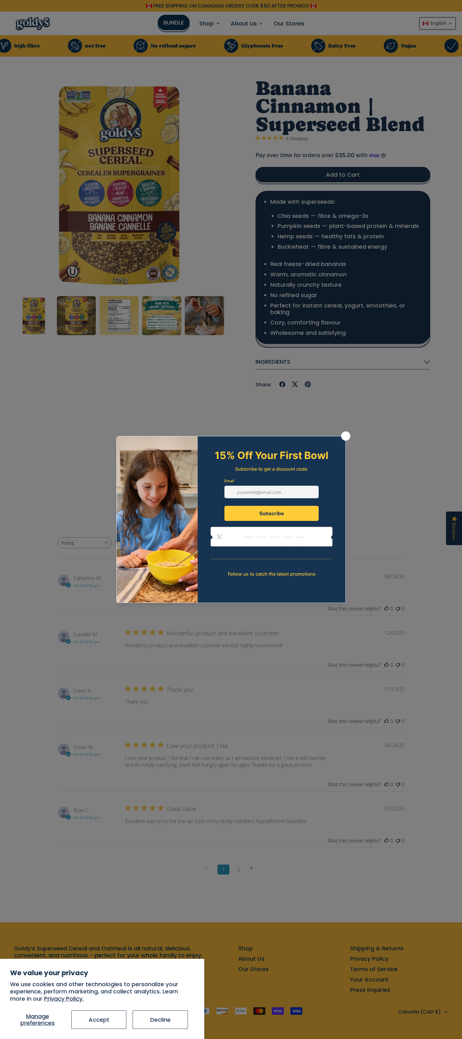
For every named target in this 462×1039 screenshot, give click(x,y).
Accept (99, 1020)
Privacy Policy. (64, 999)
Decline (160, 1020)
